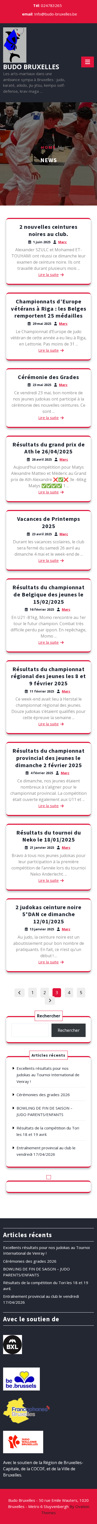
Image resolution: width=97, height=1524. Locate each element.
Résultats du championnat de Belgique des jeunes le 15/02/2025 (48, 594)
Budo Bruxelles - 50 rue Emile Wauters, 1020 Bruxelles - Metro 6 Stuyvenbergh (48, 1506)
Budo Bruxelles (31, 66)
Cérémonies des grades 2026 (43, 1094)
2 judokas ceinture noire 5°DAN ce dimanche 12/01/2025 (48, 914)
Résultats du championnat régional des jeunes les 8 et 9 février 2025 (48, 676)
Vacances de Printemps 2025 (48, 522)
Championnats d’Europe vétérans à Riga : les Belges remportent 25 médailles (48, 308)
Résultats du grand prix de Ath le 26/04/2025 (48, 448)
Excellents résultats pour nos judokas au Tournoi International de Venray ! (48, 1075)
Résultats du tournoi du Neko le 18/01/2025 (48, 836)
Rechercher (48, 1016)
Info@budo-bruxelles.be (55, 14)
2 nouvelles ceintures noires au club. (48, 230)
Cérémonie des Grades (48, 377)
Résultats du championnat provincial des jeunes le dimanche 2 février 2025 (48, 757)
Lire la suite (48, 274)
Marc (62, 242)
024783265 (51, 5)
